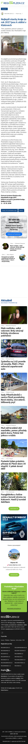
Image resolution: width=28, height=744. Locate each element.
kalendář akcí (20, 624)
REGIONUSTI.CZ (5, 659)
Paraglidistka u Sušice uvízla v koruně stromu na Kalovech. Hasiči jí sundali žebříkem (13, 498)
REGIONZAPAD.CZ (5, 650)
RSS (23, 640)
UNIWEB (18, 678)
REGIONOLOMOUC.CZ (20, 659)
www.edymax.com (15, 565)
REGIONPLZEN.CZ (9, 13)
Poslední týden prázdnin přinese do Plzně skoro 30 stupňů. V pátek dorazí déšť (13, 465)
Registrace (12, 640)
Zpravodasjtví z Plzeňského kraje (9, 302)
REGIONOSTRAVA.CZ (20, 662)
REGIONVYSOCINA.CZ (20, 650)
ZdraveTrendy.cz (4, 690)
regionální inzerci (9, 629)
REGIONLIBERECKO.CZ (6, 662)
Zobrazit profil (14, 574)
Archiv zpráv (19, 640)
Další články (13, 508)
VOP (14, 733)
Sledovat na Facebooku (14, 234)
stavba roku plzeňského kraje (9, 210)
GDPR (11, 733)
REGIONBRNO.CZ (19, 653)
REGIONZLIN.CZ (18, 656)
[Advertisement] (14, 281)
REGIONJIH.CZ (4, 653)
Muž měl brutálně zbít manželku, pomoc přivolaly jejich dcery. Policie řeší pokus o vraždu (14, 431)
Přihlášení (7, 640)
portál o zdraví (12, 688)
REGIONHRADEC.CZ (6, 665)
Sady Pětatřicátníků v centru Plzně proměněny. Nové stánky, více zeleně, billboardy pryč (13, 398)
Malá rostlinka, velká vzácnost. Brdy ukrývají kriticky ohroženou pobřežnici (17, 248)
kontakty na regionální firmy (11, 624)
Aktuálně (4, 8)
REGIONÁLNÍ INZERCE (14, 608)
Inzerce (2, 640)
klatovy (21, 210)
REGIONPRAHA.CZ (5, 656)
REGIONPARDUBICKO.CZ (21, 647)
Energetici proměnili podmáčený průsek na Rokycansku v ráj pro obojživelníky (8, 259)
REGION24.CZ (18, 665)
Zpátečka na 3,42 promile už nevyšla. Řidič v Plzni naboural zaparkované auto (13, 365)
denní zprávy (13, 622)
